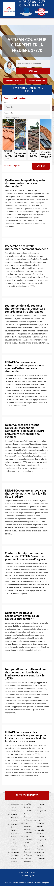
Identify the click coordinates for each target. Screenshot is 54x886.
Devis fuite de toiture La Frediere (28, 807)
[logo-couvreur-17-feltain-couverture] (9, 9)
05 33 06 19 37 (34, 2)
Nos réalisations (14, 81)
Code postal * (9, 113)
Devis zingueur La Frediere (28, 839)
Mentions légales (42, 883)
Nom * (6, 102)
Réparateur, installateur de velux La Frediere (15, 857)
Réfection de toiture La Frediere (41, 856)
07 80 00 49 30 (34, 5)
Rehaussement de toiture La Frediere (28, 817)
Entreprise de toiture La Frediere (41, 833)
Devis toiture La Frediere (40, 824)
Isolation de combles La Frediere (15, 808)
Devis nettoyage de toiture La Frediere (28, 828)
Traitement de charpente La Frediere (15, 828)
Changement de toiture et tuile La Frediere (41, 844)
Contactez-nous (37, 81)
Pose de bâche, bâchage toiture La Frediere (14, 843)
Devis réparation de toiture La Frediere (28, 850)
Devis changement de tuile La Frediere (41, 812)
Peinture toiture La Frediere (14, 818)
